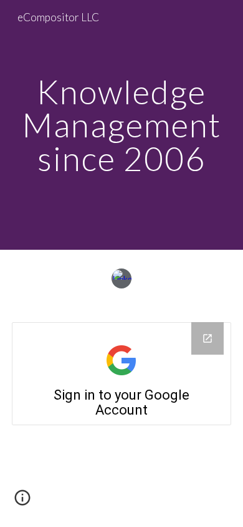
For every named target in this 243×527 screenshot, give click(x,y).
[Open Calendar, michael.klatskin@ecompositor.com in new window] (207, 338)
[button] (22, 502)
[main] (121, 125)
